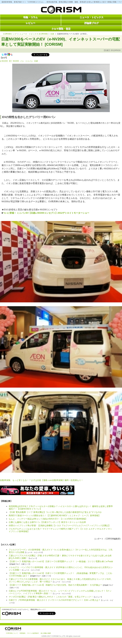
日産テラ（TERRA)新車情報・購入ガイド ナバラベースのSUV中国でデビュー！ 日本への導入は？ (54, 600)
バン (22, 61)
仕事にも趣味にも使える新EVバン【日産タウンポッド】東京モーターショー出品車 (47, 522)
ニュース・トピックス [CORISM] (33, 34)
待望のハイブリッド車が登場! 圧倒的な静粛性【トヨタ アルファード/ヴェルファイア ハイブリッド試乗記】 (59, 525)
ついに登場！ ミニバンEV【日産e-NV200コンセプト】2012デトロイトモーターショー (46, 213)
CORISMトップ (10, 34)
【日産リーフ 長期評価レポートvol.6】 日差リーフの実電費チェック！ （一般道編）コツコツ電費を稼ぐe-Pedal (61, 561)
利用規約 (22, 633)
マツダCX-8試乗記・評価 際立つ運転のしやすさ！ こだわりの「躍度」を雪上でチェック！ (51, 597)
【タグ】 (4, 58)
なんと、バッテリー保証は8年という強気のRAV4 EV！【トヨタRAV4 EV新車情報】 (48, 519)
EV (10, 61)
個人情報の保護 (46, 633)
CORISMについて (12, 633)
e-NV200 (4, 61)
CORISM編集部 (112, 539)
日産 (52, 34)
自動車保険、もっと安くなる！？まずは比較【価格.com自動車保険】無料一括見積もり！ (41, 480)
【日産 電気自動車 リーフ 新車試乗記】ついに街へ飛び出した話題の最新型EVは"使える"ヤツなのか (55, 512)
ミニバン (29, 61)
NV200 (16, 61)
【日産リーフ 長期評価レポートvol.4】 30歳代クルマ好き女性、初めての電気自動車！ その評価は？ (55, 585)
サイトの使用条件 (33, 633)
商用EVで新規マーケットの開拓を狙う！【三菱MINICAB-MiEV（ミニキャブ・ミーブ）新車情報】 (54, 515)
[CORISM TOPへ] (61, 10)
